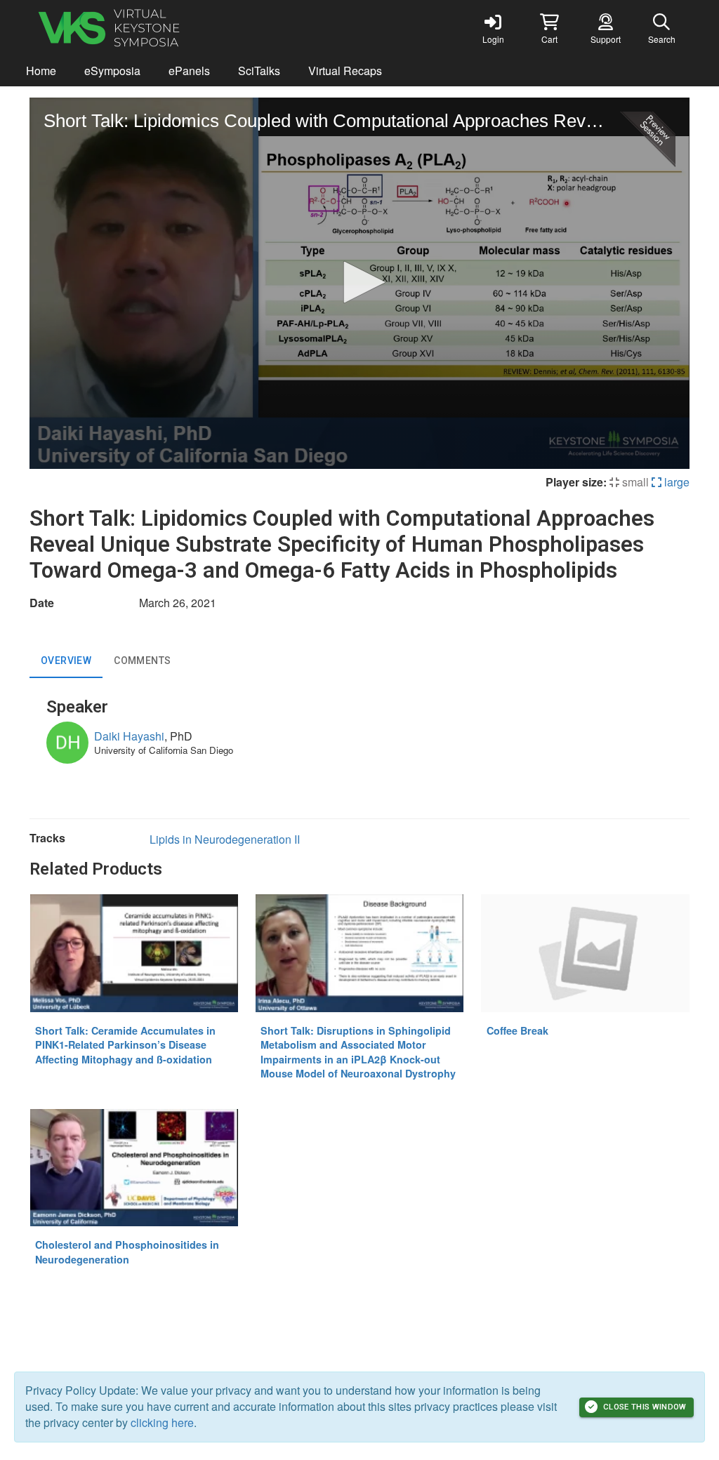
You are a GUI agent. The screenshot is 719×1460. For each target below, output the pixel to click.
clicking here (162, 1422)
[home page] (162, 28)
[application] (359, 283)
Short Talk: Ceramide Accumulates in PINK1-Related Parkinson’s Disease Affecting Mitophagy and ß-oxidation (125, 1044)
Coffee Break (517, 1030)
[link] (493, 28)
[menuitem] (41, 71)
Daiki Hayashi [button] (129, 736)
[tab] (66, 661)
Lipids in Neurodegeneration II (225, 839)
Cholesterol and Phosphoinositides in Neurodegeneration (127, 1251)
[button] (549, 28)
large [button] (675, 482)
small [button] (634, 482)
